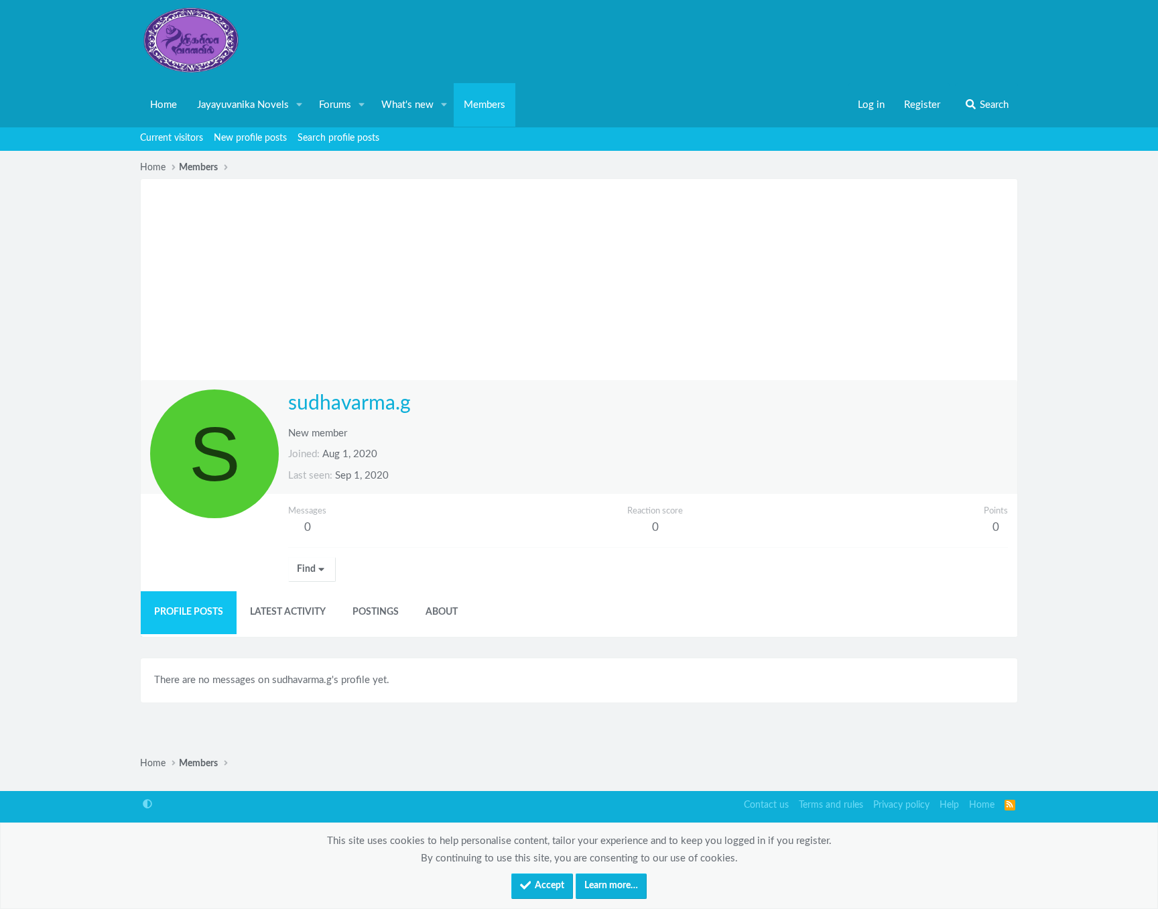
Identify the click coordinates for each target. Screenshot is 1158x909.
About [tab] (442, 612)
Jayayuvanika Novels (243, 105)
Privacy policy (901, 805)
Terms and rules (831, 805)
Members (484, 105)
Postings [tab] (375, 612)
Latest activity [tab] (288, 612)
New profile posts (250, 138)
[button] (299, 105)
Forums (335, 105)
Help (949, 805)
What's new (407, 105)
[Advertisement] (579, 279)
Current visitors (171, 138)
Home (163, 105)
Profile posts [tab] (188, 612)
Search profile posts (338, 138)
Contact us (766, 805)
